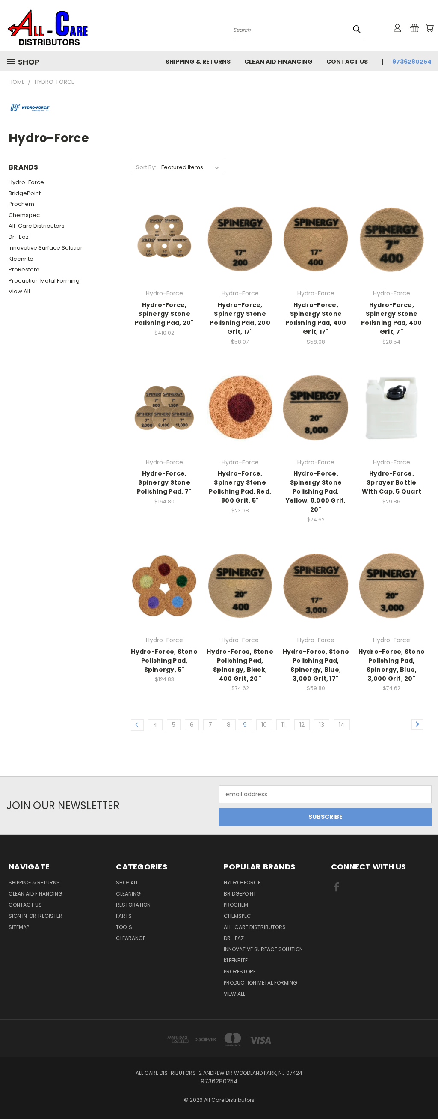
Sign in (18, 916)
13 (321, 724)
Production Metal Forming (44, 281)
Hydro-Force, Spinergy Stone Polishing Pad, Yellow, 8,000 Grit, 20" (316, 491)
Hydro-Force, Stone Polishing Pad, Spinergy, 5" (164, 660)
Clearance (130, 938)
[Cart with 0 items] (429, 28)
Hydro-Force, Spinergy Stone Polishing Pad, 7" (164, 482)
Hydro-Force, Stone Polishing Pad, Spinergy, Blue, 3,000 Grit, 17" (316, 665)
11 (283, 724)
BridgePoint (25, 193)
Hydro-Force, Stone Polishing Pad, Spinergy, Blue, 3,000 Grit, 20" (391, 665)
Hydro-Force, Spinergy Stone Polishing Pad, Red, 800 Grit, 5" (240, 487)
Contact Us (347, 61)
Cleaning (128, 893)
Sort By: (146, 167)
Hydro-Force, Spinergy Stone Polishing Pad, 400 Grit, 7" (391, 318)
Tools (124, 927)
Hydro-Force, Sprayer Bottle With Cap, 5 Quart (391, 482)
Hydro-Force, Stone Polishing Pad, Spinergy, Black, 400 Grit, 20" (240, 665)
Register (50, 916)
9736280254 (412, 61)
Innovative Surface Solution (46, 248)
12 (302, 724)
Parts (124, 916)
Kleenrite (21, 259)
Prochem (21, 204)
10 (264, 724)
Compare (161, 238)
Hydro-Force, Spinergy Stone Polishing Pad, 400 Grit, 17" (315, 318)
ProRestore (24, 269)
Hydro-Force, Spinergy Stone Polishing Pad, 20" (164, 314)
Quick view (164, 221)
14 (342, 724)
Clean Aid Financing (278, 61)
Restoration (133, 904)
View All (19, 291)
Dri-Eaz (19, 237)
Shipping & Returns (198, 61)
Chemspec (24, 215)
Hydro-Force (26, 182)
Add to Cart (164, 254)
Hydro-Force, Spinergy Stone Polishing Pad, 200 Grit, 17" (240, 318)
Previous (424, 1092)
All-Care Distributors (37, 226)
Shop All (127, 882)
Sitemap (19, 927)
